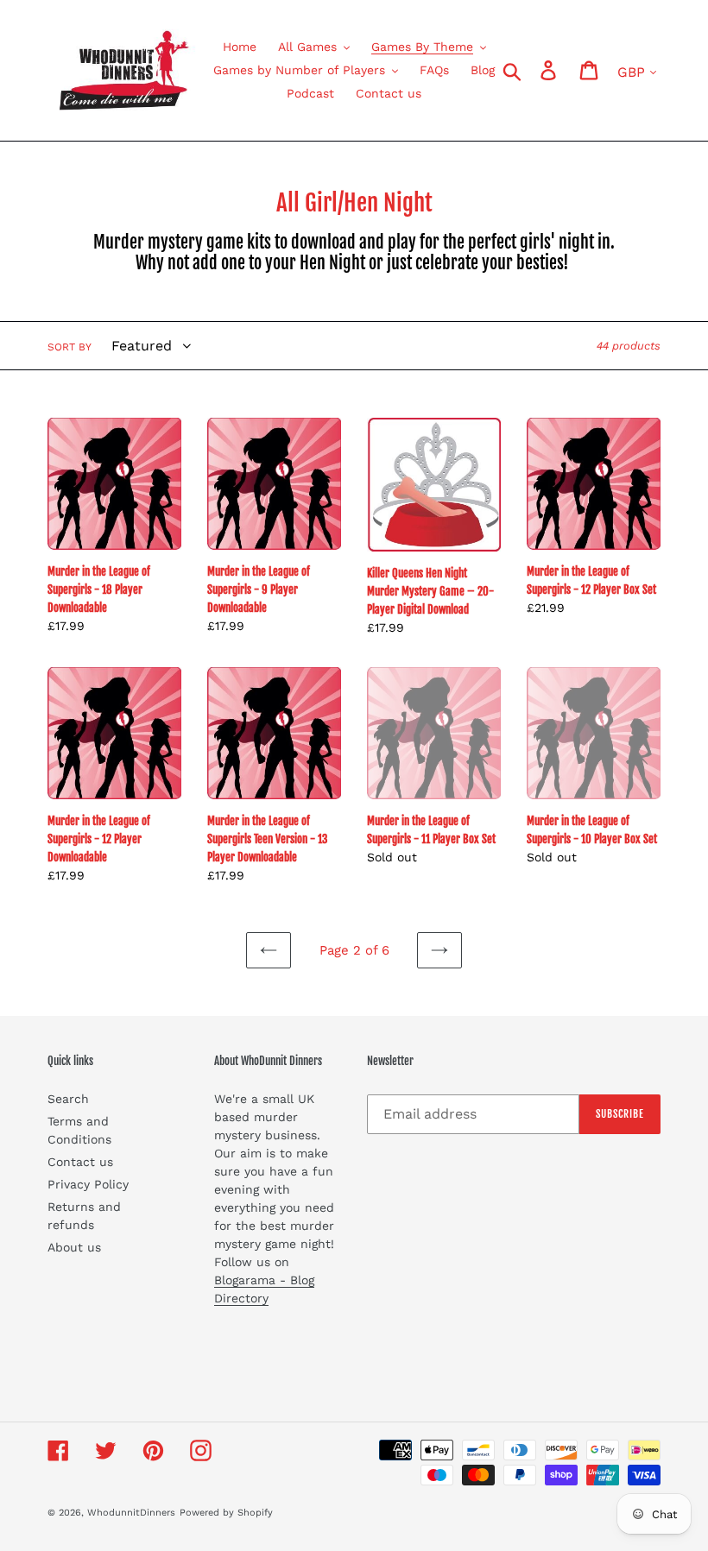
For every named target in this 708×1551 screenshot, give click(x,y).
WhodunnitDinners (131, 1512)
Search (68, 1099)
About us (74, 1247)
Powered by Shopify (226, 1512)
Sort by (69, 347)
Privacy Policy (88, 1184)
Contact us (80, 1162)
